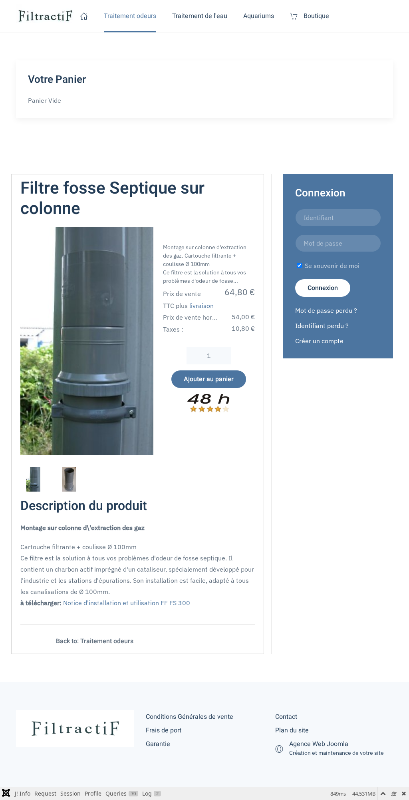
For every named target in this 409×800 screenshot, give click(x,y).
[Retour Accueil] (45, 16)
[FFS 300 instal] (86, 340)
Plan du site (292, 730)
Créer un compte (319, 341)
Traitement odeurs (130, 16)
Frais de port (163, 730)
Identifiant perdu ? (322, 326)
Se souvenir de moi (331, 266)
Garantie (158, 744)
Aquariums (258, 16)
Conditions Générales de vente (189, 717)
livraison (201, 306)
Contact (286, 717)
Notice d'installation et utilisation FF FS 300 (126, 603)
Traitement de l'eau (199, 16)
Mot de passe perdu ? (326, 310)
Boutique (316, 16)
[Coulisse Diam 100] (157, 641)
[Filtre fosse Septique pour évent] (32, 641)
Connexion (323, 288)
